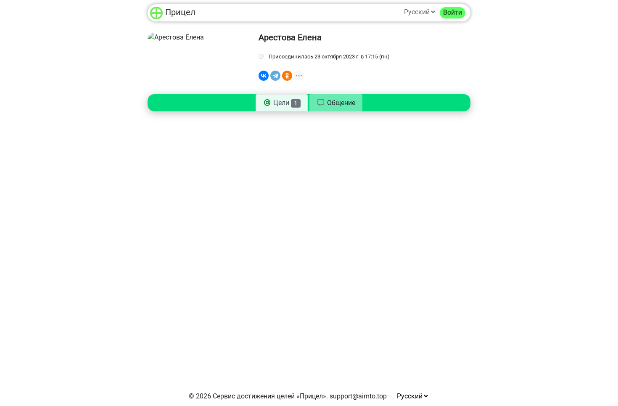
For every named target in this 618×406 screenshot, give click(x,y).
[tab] (335, 103)
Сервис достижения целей (254, 396)
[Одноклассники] (287, 76)
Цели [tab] (284, 103)
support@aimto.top (358, 396)
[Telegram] (275, 76)
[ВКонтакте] (264, 76)
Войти (452, 12)
